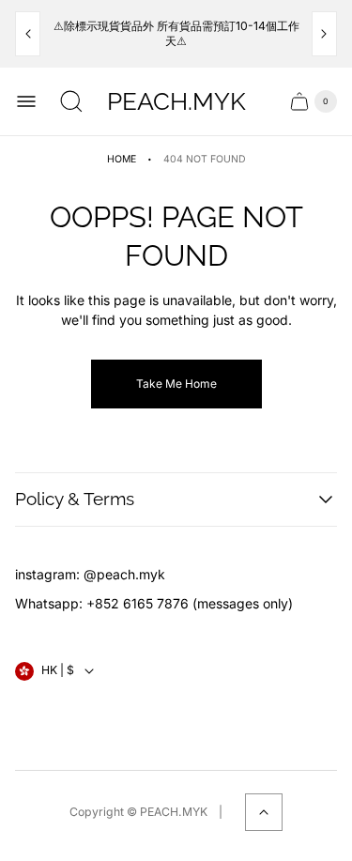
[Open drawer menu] (26, 101)
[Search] (71, 101)
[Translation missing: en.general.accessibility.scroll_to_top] (264, 812)
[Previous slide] (27, 33)
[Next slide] (324, 33)
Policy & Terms (74, 498)
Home (121, 159)
